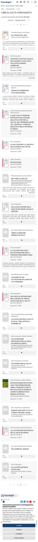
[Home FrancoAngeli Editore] (7, 2)
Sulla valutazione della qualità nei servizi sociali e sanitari (22, 209)
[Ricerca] (36, 5)
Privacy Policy (19, 538)
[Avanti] (27, 24)
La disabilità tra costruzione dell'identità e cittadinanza (21, 279)
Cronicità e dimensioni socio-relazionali (20, 92)
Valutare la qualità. (19, 179)
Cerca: (3, 6)
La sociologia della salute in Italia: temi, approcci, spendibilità (22, 321)
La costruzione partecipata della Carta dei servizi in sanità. (21, 341)
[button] (17, 2)
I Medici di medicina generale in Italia (18, 234)
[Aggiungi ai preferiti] (21, 49)
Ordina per (11, 20)
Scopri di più (32, 78)
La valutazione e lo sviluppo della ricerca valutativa (22, 146)
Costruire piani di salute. (21, 364)
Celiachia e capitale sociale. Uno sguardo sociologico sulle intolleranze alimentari (21, 62)
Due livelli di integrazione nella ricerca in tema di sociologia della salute (20, 299)
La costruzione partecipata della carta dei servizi (21, 432)
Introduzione (15, 162)
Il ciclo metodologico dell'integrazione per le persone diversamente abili (21, 253)
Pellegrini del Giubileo (20, 449)
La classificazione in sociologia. (19, 468)
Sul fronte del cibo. (19, 35)
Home (2, 9)
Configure (19, 534)
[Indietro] (10, 24)
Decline (19, 530)
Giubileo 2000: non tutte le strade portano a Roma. (21, 412)
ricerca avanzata (10, 9)
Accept (19, 525)
